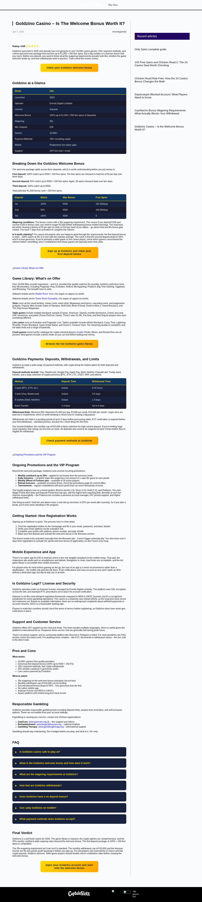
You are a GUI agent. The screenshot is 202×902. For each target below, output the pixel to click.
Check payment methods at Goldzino (69, 440)
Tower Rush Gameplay (46, 298)
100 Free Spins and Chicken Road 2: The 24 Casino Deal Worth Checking (161, 64)
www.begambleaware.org (49, 724)
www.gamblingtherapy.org (51, 727)
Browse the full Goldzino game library (69, 343)
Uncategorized (119, 31)
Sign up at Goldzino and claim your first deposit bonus (69, 252)
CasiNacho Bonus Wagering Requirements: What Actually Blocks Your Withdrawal (160, 112)
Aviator (80, 332)
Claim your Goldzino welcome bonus (69, 67)
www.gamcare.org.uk (39, 722)
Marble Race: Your (44, 294)
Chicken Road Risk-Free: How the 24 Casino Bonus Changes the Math (161, 80)
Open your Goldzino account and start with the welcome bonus (69, 866)
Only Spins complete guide (150, 49)
